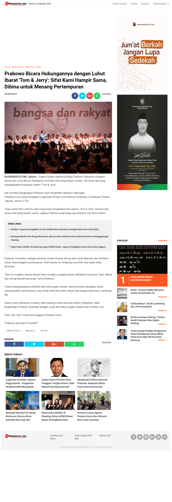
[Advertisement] (58, 38)
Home (7, 67)
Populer (145, 3)
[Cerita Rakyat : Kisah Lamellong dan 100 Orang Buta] (122, 307)
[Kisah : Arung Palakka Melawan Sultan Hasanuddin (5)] (122, 293)
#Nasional (30, 331)
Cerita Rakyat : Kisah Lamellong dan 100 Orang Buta (148, 305)
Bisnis (53, 438)
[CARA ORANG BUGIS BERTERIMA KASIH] (142, 259)
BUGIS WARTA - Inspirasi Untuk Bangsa (94, 447)
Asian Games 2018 (83, 435)
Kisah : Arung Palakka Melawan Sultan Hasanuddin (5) (147, 291)
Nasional (29, 67)
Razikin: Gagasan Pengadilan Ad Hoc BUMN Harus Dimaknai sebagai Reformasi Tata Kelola (55, 229)
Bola (77, 438)
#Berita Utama (13, 331)
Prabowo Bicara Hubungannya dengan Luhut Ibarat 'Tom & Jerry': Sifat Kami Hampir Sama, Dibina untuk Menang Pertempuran (56, 80)
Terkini (134, 3)
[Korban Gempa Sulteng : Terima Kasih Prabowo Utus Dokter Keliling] (122, 320)
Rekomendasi (160, 3)
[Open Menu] (4, 4)
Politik (38, 67)
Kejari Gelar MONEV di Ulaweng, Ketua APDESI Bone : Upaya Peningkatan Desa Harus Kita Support (58, 247)
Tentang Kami (56, 435)
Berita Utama (119, 3)
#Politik (43, 331)
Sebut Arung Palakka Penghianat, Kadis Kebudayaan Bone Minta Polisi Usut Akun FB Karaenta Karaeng (148, 335)
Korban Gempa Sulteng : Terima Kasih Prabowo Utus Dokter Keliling (148, 320)
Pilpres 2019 (105, 435)
